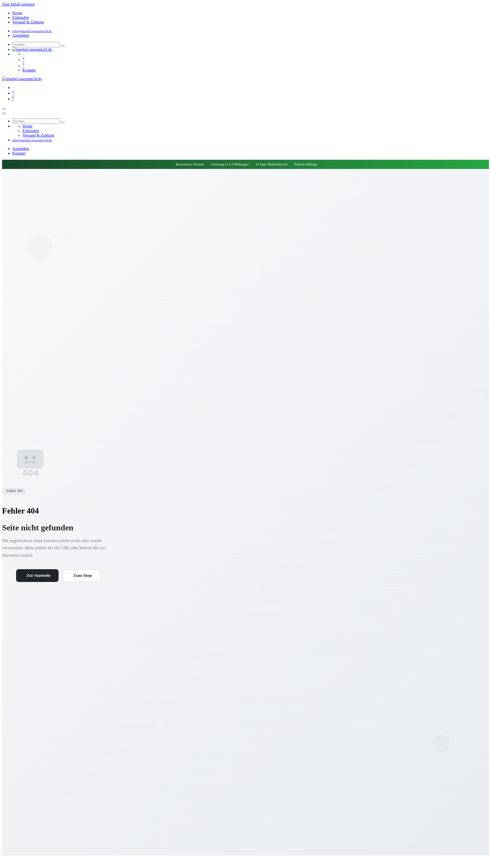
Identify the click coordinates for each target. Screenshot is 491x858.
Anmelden (20, 35)
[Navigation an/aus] (4, 109)
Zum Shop (82, 575)
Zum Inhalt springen (18, 4)
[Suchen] (63, 46)
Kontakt (29, 70)
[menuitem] (17, 13)
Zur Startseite (38, 575)
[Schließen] (4, 113)
